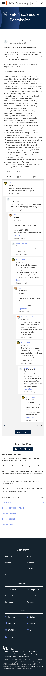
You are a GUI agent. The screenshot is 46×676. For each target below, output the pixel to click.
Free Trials (14, 652)
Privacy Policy (32, 652)
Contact (5, 652)
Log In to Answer (23, 432)
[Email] (15, 449)
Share (36, 177)
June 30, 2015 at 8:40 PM (17, 43)
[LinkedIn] (30, 449)
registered (31, 666)
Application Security (30, 654)
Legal (23, 652)
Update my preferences (12, 654)
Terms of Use (31, 662)
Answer (22, 177)
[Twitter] (25, 449)
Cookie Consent (24, 656)
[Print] (20, 449)
